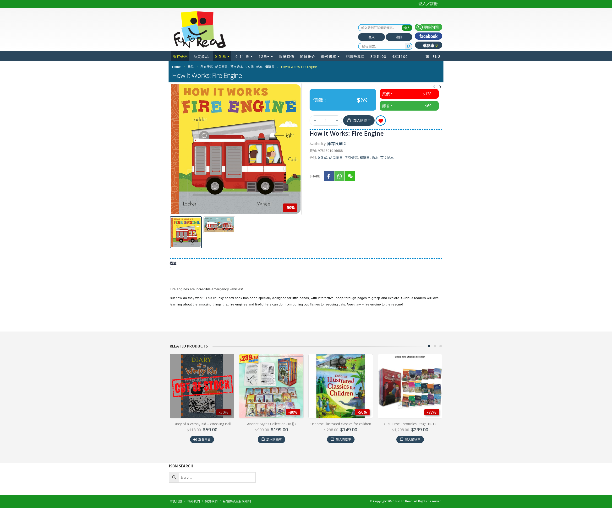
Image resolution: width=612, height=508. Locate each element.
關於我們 (211, 501)
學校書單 (328, 56)
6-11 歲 (242, 56)
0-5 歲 (220, 56)
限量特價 (286, 56)
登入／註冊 (428, 3)
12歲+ (264, 56)
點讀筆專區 (355, 56)
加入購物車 (362, 120)
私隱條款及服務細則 (237, 501)
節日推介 (307, 56)
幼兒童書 (336, 157)
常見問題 (176, 501)
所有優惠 (180, 56)
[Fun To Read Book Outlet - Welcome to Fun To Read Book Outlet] (200, 30)
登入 (371, 37)
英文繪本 (387, 157)
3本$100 (378, 56)
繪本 (375, 157)
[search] (408, 46)
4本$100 (400, 56)
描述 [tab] (173, 263)
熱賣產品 (201, 56)
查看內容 (412, 439)
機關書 (365, 157)
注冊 (399, 37)
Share (315, 176)
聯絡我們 (193, 501)
